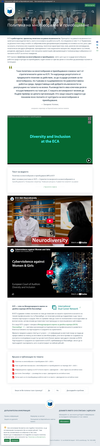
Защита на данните (11, 419)
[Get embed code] (89, 123)
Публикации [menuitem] (44, 12)
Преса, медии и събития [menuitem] (60, 12)
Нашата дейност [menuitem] (30, 12)
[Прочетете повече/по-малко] (50, 186)
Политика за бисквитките (36, 437)
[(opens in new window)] (65, 307)
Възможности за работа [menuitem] (78, 12)
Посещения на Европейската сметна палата (42, 420)
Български (90, 5)
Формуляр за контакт (37, 416)
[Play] (89, 160)
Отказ (7, 440)
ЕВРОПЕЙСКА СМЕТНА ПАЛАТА (17, 20)
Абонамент (64, 421)
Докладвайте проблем (75, 390)
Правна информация (11, 416)
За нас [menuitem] (19, 12)
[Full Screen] (89, 119)
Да (49, 390)
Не (57, 390)
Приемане (14, 440)
